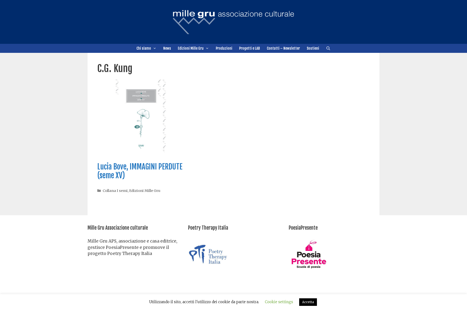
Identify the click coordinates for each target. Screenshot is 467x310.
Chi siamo (143, 48)
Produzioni (224, 48)
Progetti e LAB (249, 48)
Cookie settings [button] (279, 302)
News (167, 48)
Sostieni (313, 48)
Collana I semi (115, 190)
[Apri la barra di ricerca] (328, 48)
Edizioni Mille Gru (191, 48)
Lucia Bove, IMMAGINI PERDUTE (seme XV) (139, 171)
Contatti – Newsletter (283, 48)
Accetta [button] (308, 302)
